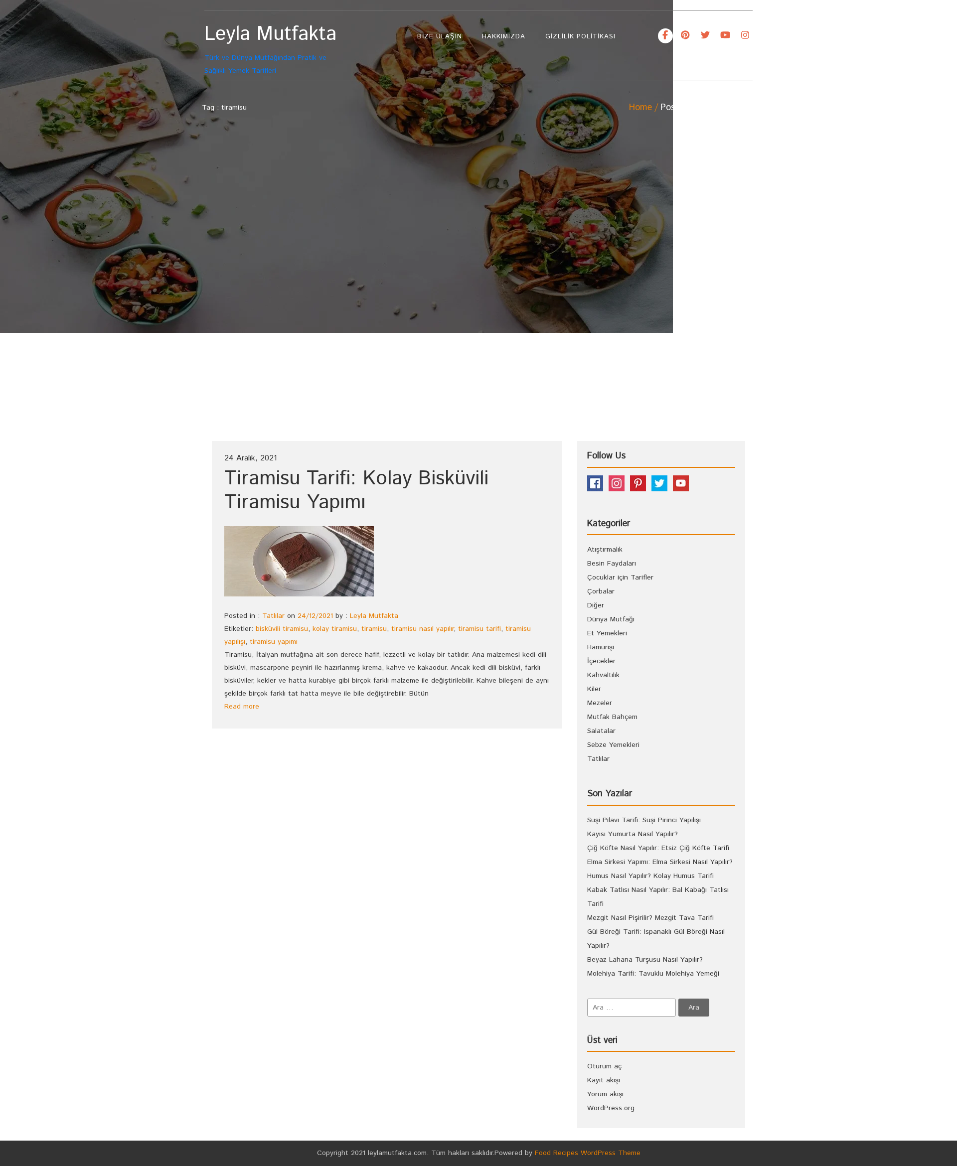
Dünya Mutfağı (611, 619)
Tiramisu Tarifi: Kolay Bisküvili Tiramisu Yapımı (356, 490)
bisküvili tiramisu (282, 629)
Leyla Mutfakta (374, 616)
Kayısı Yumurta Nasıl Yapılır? (632, 834)
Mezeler (599, 703)
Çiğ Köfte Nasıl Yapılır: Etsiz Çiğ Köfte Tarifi (658, 848)
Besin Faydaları (611, 564)
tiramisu (374, 629)
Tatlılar (273, 616)
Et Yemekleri (607, 633)
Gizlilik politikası (580, 36)
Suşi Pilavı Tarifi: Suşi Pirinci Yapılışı (644, 820)
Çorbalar (601, 591)
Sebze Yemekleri (613, 745)
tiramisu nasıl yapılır (422, 629)
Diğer (595, 605)
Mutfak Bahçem (612, 717)
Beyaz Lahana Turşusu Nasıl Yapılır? (645, 960)
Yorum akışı (605, 1094)
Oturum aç (604, 1066)
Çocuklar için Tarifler (620, 578)
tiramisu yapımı (274, 642)
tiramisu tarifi (479, 629)
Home (640, 107)
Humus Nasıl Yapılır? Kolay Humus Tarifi (650, 876)
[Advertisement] (692, 268)
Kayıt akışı (603, 1080)
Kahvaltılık (603, 675)
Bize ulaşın (439, 36)
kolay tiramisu (335, 629)
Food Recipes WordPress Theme (587, 1153)
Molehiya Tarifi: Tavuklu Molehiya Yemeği (653, 974)
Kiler (594, 689)
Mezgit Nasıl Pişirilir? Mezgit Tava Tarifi (650, 918)
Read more (241, 707)
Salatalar (601, 731)
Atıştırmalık (605, 550)
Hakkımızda (503, 36)
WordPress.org (611, 1108)
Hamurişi (600, 647)
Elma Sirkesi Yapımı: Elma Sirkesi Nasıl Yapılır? (660, 862)
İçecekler (601, 661)
